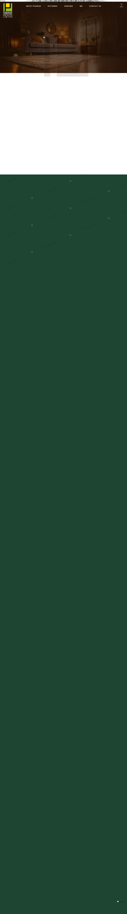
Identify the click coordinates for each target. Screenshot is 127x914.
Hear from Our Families (63, 635)
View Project (28, 141)
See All (79, 163)
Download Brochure (50, 141)
